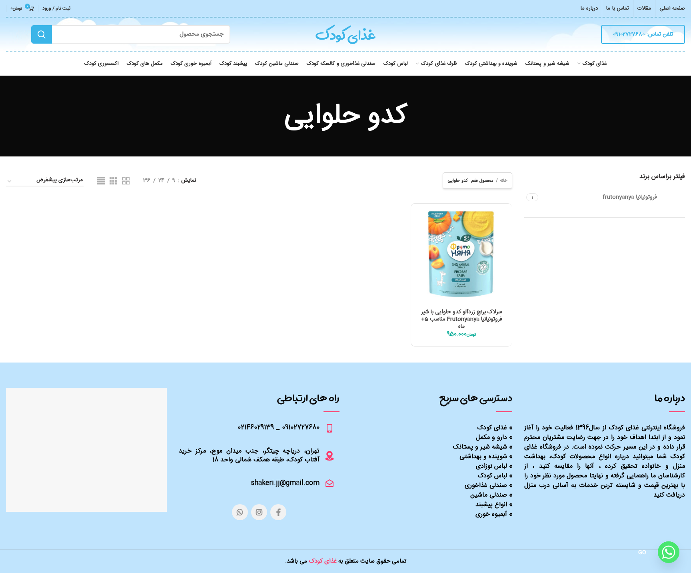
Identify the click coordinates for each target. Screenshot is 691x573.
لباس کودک (492, 476)
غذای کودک (492, 428)
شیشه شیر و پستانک (480, 447)
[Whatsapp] (668, 552)
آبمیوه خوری (491, 514)
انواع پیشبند (491, 504)
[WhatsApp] (240, 512)
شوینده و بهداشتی (483, 456)
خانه (503, 181)
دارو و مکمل (491, 437)
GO (642, 552)
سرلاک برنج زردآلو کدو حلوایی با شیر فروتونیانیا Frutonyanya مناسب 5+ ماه (461, 320)
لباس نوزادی (491, 466)
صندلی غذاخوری (486, 485)
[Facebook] (278, 512)
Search (41, 34)
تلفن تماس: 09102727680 (643, 34)
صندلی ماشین (488, 495)
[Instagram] (259, 512)
